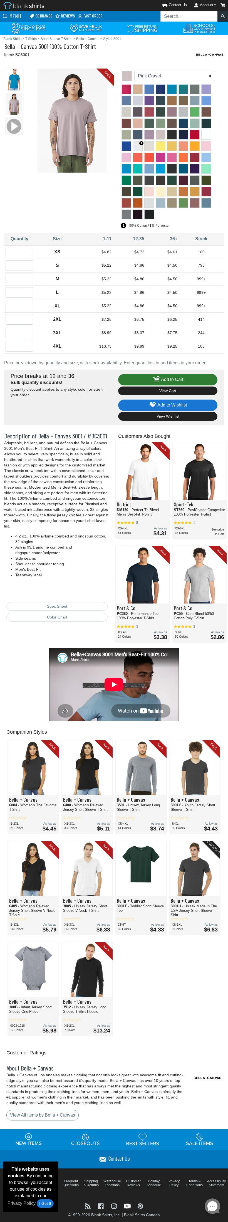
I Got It (45, 1203)
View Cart (167, 390)
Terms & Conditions (194, 1183)
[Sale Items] (199, 1139)
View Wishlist (168, 416)
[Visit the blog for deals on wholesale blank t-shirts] (88, 1205)
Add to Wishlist (172, 405)
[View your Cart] (223, 5)
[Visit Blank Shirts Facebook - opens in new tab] (101, 1205)
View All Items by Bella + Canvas (42, 1115)
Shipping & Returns (91, 1183)
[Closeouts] (85, 1139)
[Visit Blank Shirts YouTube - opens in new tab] (127, 1205)
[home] (23, 5)
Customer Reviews (133, 1183)
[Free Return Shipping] (142, 28)
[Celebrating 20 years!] (28, 28)
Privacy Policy (22, 1203)
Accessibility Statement (216, 1183)
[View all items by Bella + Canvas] (210, 54)
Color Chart (57, 617)
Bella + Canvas (20, 46)
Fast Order (93, 15)
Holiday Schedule (154, 1183)
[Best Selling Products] (142, 1139)
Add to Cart (171, 379)
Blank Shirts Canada (142, 1215)
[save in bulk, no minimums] (85, 28)
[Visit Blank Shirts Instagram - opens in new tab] (114, 1205)
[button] (167, 4)
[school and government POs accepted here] (199, 28)
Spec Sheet (57, 606)
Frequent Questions (71, 1183)
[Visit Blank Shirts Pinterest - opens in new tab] (140, 1205)
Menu (14, 15)
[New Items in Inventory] (28, 1139)
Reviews (67, 15)
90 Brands (43, 15)
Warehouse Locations (112, 1183)
